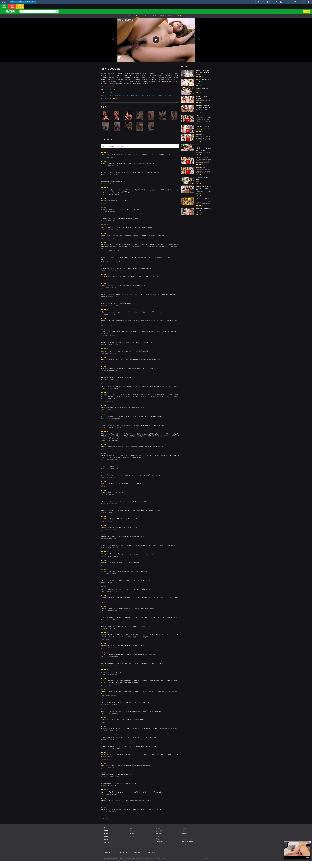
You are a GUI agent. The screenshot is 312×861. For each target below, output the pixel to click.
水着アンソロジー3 (200, 167)
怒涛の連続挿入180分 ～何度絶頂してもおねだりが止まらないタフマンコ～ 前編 (203, 107)
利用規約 (158, 839)
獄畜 (111, 92)
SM (140, 95)
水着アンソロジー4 (200, 134)
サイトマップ (159, 836)
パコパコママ (185, 836)
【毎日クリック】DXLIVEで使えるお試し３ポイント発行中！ (22, 1)
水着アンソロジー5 (200, 116)
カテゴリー (132, 833)
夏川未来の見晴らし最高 (202, 88)
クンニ (153, 95)
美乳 (120, 95)
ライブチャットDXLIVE (187, 841)
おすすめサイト (185, 828)
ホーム (130, 15)
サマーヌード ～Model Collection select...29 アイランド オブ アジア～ (203, 148)
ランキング (153, 15)
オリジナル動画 (114, 95)
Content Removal (162, 858)
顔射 (170, 95)
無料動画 (161, 15)
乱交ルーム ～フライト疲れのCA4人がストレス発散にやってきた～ (203, 188)
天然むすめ (184, 833)
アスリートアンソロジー (202, 157)
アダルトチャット (151, 852)
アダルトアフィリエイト (123, 852)
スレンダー (159, 95)
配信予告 (170, 15)
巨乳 (137, 95)
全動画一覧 (132, 831)
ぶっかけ (165, 95)
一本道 (183, 831)
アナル (148, 95)
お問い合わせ (159, 833)
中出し (124, 95)
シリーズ (132, 836)
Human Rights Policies (150, 858)
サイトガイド (159, 828)
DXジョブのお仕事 (138, 852)
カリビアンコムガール (187, 844)
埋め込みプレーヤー (107, 818)
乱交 (128, 95)
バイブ (144, 95)
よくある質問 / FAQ (161, 831)
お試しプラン (179, 15)
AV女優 (144, 15)
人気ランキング (107, 842)
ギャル (132, 95)
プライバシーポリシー (161, 841)
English (206, 858)
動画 (137, 15)
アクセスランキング (109, 852)
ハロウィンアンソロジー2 (202, 126)
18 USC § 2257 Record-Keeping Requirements (131, 858)
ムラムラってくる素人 (187, 839)
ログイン (299, 11)
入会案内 (307, 11)
